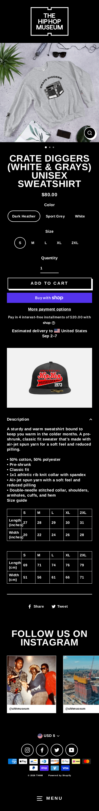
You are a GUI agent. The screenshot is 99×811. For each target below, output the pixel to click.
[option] (49, 92)
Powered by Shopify (59, 775)
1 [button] (46, 147)
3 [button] (54, 148)
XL (59, 243)
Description (18, 419)
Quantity (49, 258)
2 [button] (50, 148)
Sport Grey (55, 216)
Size (49, 231)
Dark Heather (24, 216)
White (80, 216)
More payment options (49, 309)
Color (49, 205)
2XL (75, 243)
